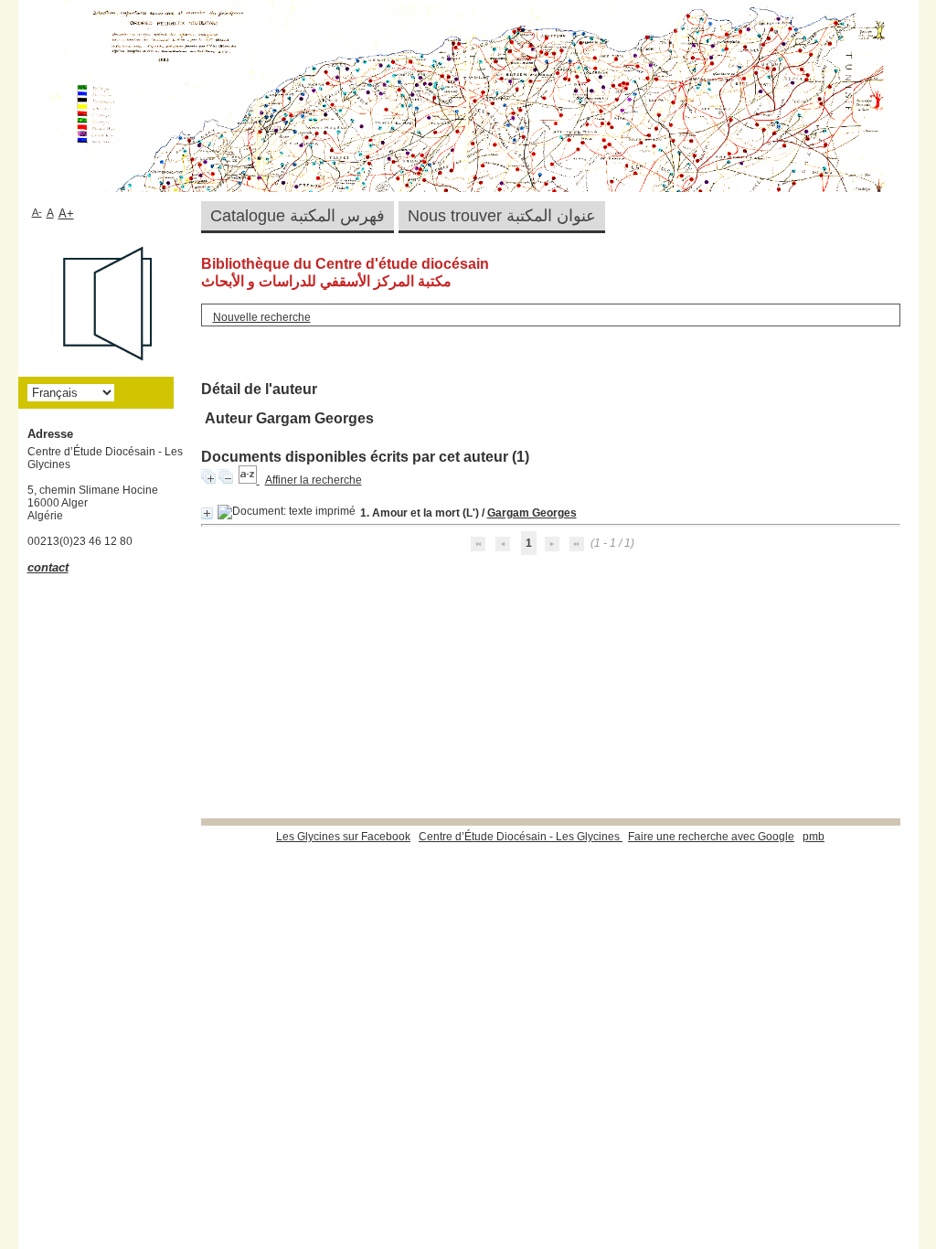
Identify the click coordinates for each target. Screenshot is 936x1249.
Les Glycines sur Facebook (343, 836)
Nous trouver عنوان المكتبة (502, 216)
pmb (813, 836)
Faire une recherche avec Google (711, 836)
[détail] (207, 513)
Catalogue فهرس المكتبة (297, 216)
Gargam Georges (532, 513)
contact (48, 567)
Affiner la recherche (313, 480)
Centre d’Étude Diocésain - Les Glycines (520, 836)
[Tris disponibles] (249, 480)
